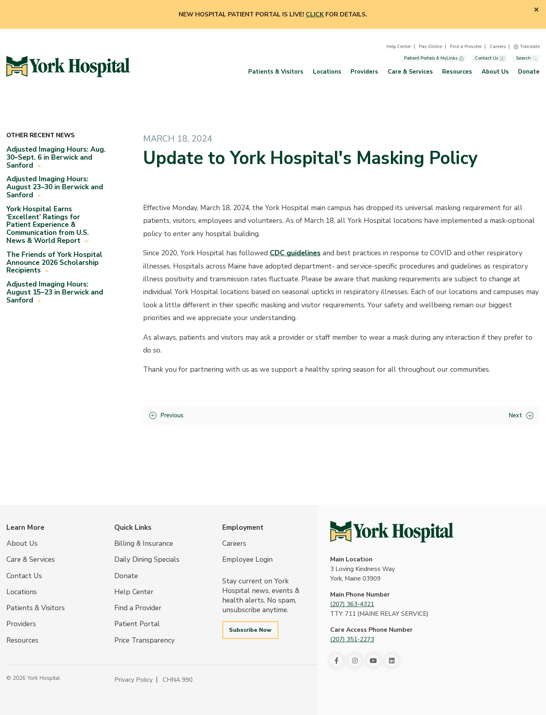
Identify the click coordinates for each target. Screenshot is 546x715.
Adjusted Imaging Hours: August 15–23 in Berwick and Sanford (54, 292)
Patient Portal (137, 624)
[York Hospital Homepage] (392, 532)
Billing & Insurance (143, 543)
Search (523, 59)
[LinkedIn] (391, 660)
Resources (457, 72)
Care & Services (410, 72)
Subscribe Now (250, 630)
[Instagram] (355, 660)
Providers (364, 72)
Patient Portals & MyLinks (430, 59)
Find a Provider (466, 47)
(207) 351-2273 (352, 639)
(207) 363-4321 (352, 604)
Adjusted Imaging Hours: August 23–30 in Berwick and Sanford (54, 187)
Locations (327, 72)
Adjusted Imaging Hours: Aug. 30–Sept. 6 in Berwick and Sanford (56, 157)
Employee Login (247, 559)
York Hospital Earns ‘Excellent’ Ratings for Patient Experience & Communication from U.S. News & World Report (47, 224)
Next (515, 415)
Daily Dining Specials (146, 559)
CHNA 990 (178, 679)
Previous (172, 415)
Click (315, 14)
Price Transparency (144, 640)
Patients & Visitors (275, 72)
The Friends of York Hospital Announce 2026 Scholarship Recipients (54, 262)
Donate (529, 72)
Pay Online (430, 47)
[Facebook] (336, 660)
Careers (498, 47)
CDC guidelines (295, 253)
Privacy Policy (133, 679)
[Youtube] (373, 660)
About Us (495, 72)
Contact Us (486, 59)
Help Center (399, 47)
